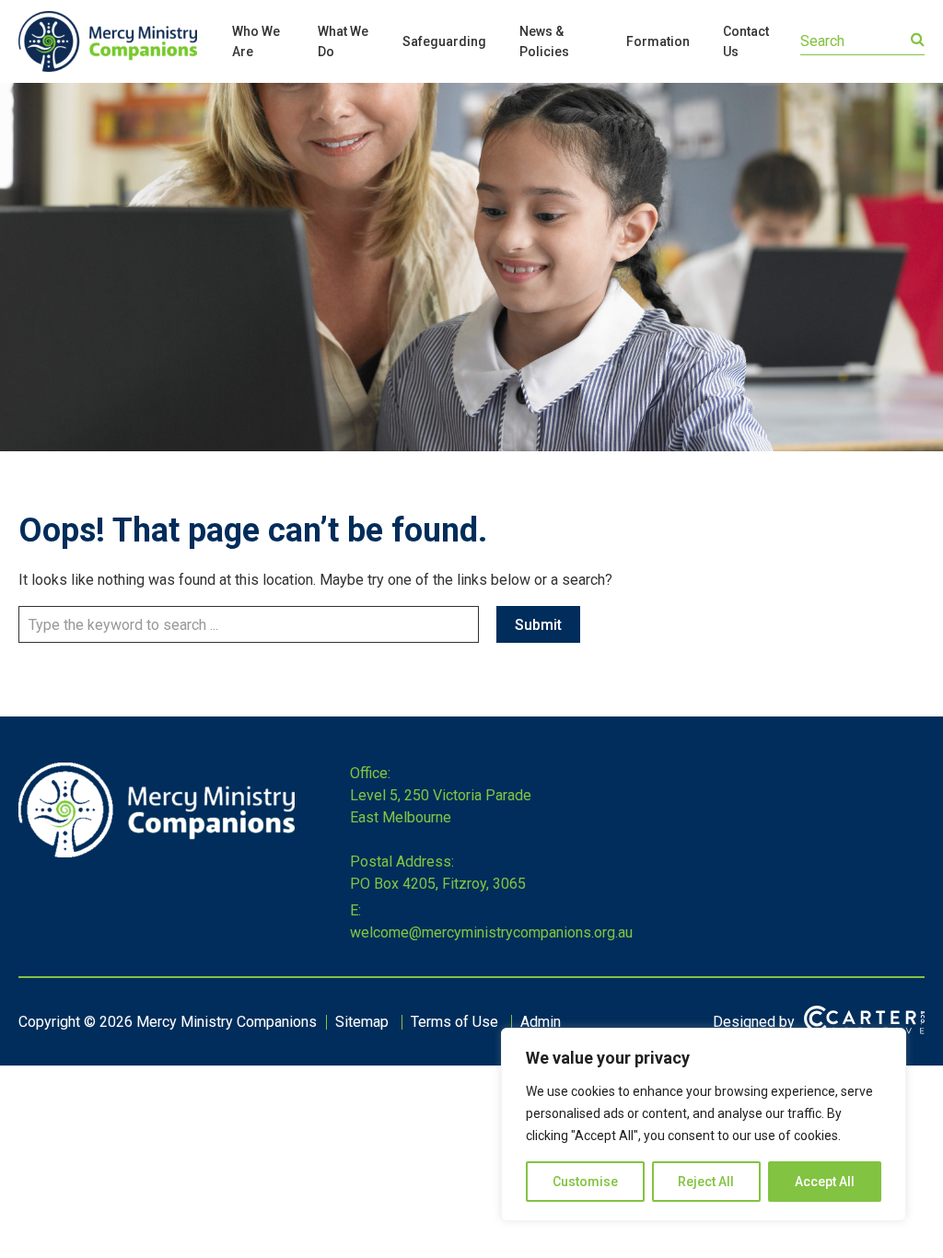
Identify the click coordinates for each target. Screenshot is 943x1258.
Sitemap (362, 1022)
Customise (585, 1181)
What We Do (343, 41)
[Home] (156, 852)
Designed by (754, 1022)
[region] (703, 1124)
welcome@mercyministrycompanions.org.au (491, 932)
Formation (658, 41)
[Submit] (917, 39)
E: (355, 910)
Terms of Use (454, 1022)
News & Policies (544, 41)
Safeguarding (444, 41)
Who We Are (256, 41)
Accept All (825, 1181)
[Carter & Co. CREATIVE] (864, 1022)
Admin (540, 1022)
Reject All (706, 1181)
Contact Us (746, 41)
